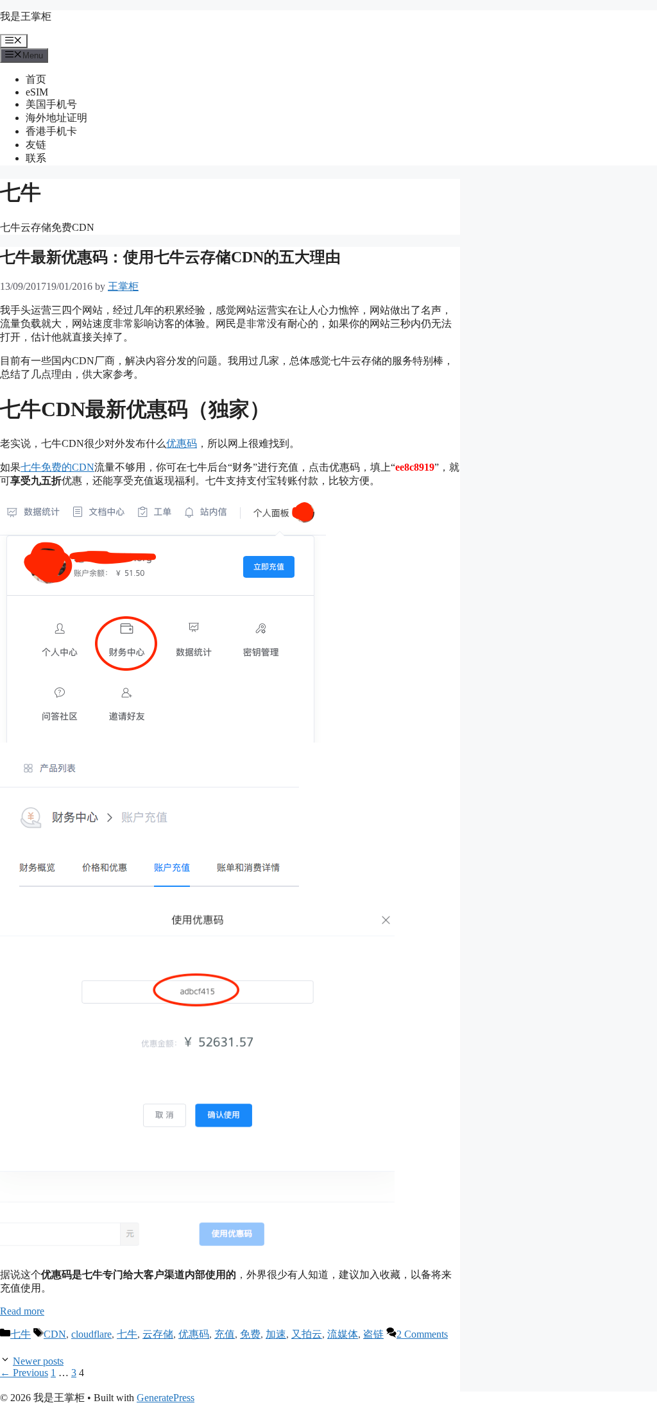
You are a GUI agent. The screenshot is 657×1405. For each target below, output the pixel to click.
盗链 (373, 1334)
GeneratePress (165, 1397)
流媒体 (342, 1334)
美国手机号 (51, 104)
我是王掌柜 (25, 16)
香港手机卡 (51, 131)
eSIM (37, 92)
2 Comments (422, 1334)
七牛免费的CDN (57, 467)
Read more (22, 1311)
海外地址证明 (56, 117)
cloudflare (91, 1334)
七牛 (20, 1334)
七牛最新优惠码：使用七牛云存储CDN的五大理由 (170, 257)
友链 (36, 144)
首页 (36, 79)
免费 (250, 1334)
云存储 (157, 1334)
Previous (24, 1372)
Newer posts (38, 1361)
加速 (276, 1334)
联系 (36, 158)
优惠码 (181, 443)
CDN (55, 1334)
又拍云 (306, 1334)
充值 (224, 1334)
